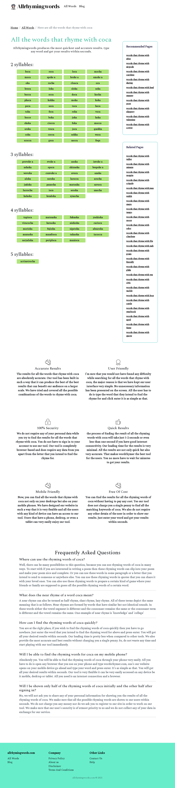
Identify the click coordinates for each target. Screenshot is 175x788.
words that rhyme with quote (137, 334)
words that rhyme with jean (140, 188)
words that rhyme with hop (140, 295)
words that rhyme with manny (137, 94)
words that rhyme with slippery (137, 110)
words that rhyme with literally (137, 260)
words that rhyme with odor (137, 226)
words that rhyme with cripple (137, 181)
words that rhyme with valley (137, 157)
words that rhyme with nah (139, 246)
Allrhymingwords (38, 6)
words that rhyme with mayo (137, 202)
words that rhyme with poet (137, 102)
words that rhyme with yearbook (137, 310)
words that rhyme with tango (137, 210)
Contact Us (96, 758)
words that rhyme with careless (137, 73)
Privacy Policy (57, 758)
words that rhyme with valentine (137, 118)
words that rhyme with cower (137, 126)
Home (14, 28)
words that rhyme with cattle (137, 301)
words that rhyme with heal (140, 87)
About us (54, 762)
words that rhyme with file (139, 241)
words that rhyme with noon (137, 218)
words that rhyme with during (137, 81)
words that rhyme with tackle (137, 289)
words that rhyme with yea (139, 274)
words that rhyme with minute (137, 165)
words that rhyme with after (137, 57)
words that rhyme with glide (137, 268)
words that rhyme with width (137, 194)
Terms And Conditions (61, 770)
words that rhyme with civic (137, 281)
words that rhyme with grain (137, 252)
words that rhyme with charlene (137, 234)
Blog (82, 6)
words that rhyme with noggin (137, 173)
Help (92, 762)
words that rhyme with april (137, 318)
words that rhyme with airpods (137, 65)
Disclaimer (55, 766)
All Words (70, 6)
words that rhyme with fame (137, 326)
